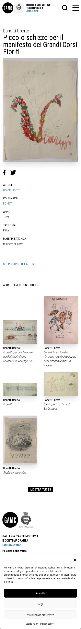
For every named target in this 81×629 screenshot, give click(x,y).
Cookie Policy (32, 623)
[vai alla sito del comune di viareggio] (26, 520)
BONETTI (8, 203)
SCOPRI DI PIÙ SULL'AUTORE (19, 264)
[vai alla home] (10, 520)
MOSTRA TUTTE (40, 490)
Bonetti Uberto (11, 190)
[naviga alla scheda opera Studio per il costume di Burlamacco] (61, 384)
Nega (40, 604)
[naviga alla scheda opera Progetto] (20, 389)
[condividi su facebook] (6, 172)
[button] (75, 560)
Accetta (40, 593)
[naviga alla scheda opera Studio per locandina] (20, 440)
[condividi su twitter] (14, 172)
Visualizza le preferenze (40, 615)
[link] (7, 7)
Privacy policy (46, 623)
